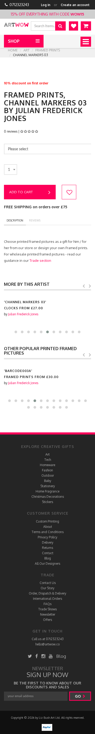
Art (26, 50)
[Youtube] (51, 656)
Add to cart (21, 192)
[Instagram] (43, 656)
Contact (47, 553)
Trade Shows (47, 609)
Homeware (47, 465)
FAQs (47, 604)
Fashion (47, 470)
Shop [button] (14, 41)
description (15, 220)
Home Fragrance (47, 491)
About (47, 527)
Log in (45, 5)
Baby (47, 481)
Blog (47, 558)
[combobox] (10, 169)
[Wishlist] (73, 26)
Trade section (40, 260)
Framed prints (47, 50)
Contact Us (48, 583)
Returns (47, 548)
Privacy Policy (47, 537)
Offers (47, 620)
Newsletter (47, 614)
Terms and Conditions (48, 532)
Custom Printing (47, 521)
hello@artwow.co (47, 644)
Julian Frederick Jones (23, 314)
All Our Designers (47, 564)
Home (13, 50)
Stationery (47, 486)
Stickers (47, 502)
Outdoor (47, 475)
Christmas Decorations (47, 497)
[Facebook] (36, 656)
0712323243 (19, 4)
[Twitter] (30, 656)
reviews (34, 220)
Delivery (47, 542)
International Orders (47, 599)
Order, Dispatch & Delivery (47, 593)
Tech (47, 460)
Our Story (47, 588)
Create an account (75, 5)
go (78, 696)
